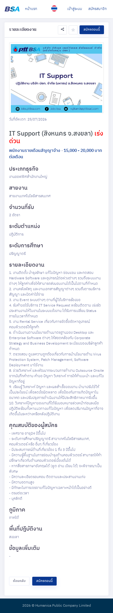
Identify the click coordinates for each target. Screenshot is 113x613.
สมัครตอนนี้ (91, 29)
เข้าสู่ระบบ (74, 9)
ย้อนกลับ (19, 581)
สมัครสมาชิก (97, 9)
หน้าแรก (31, 9)
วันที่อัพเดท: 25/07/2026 (28, 119)
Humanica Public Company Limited (63, 605)
